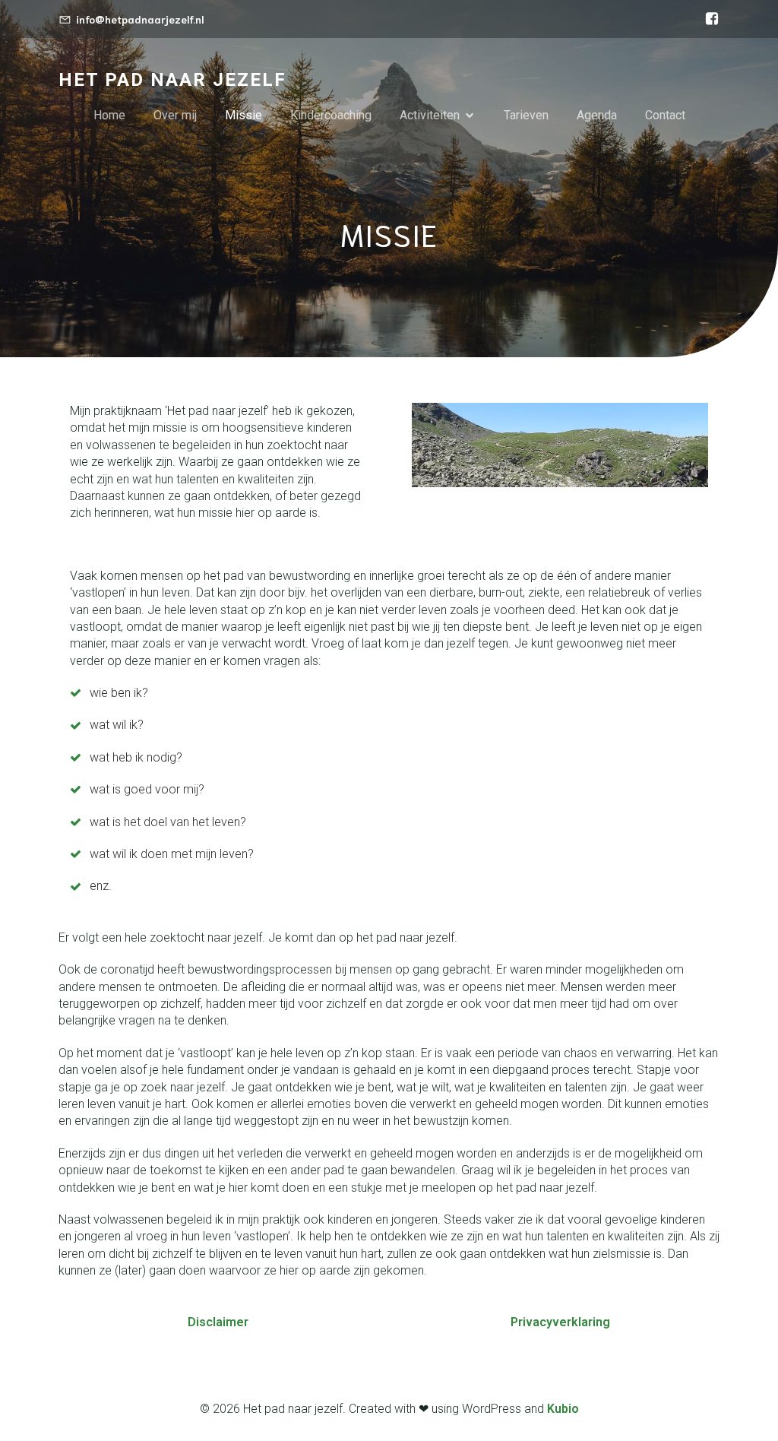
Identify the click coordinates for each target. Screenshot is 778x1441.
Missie (243, 115)
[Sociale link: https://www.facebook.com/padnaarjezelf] (708, 19)
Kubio (563, 1408)
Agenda (597, 115)
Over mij (175, 115)
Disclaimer (218, 1322)
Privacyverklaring (560, 1322)
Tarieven (526, 115)
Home (109, 115)
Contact (665, 115)
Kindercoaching (331, 115)
